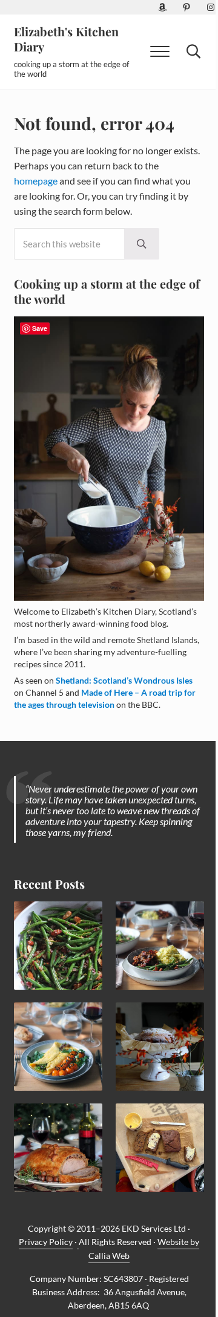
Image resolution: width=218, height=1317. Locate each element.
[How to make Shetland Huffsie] (160, 1147)
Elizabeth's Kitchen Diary (66, 39)
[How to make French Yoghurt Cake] (160, 1046)
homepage (36, 180)
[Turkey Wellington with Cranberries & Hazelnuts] (58, 1147)
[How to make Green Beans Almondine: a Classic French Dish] (58, 945)
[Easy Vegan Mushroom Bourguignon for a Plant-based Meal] (160, 945)
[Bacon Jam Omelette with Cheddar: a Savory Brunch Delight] (58, 1046)
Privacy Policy (46, 1242)
